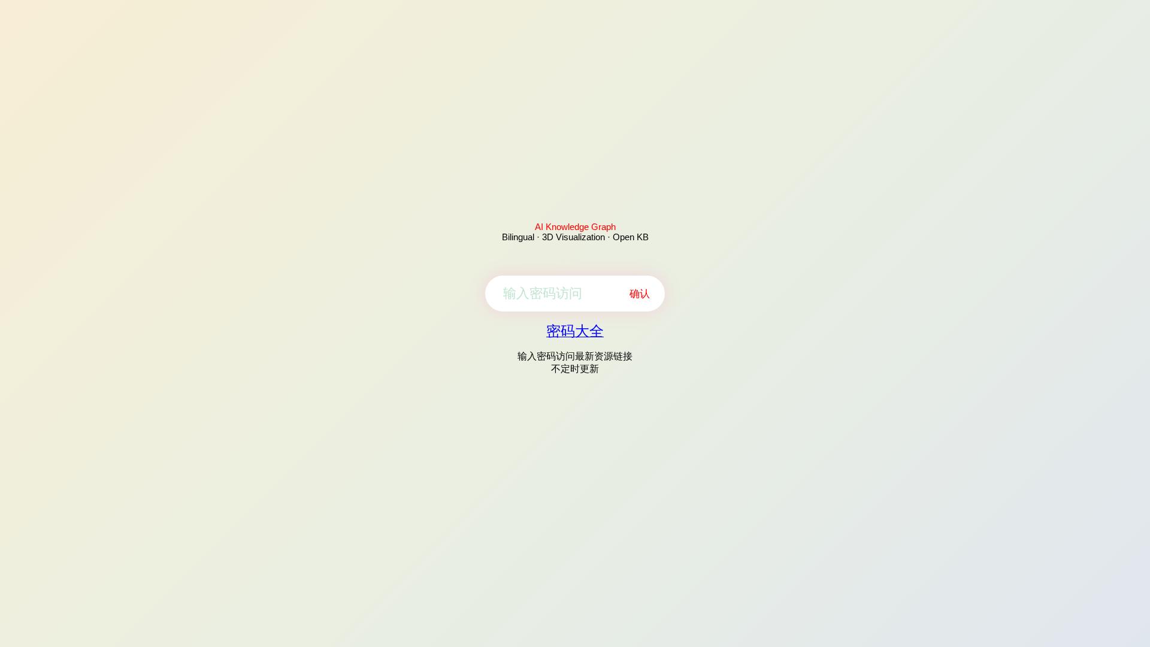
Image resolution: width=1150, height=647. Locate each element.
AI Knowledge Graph (575, 227)
